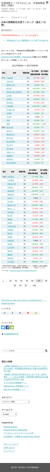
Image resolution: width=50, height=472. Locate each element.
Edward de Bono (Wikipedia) (15, 430)
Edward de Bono (10, 427)
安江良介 (10, 145)
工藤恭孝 (10, 78)
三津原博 (11, 248)
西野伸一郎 (11, 85)
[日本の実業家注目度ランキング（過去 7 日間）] (20, 313)
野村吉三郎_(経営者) (14, 92)
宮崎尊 (10, 237)
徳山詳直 (10, 127)
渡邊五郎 (11, 194)
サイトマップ (9, 451)
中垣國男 (10, 106)
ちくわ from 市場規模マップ (15, 383)
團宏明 (10, 255)
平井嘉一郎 (11, 110)
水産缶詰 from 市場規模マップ (16, 386)
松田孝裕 (11, 177)
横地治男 (11, 191)
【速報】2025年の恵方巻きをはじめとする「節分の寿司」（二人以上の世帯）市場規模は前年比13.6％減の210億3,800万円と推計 (26, 376)
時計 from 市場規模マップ (14, 390)
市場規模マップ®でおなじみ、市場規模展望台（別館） (23, 4)
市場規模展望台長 (11, 334)
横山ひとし (12, 209)
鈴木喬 (10, 216)
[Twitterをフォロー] (3, 327)
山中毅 (9, 96)
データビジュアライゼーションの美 (18, 433)
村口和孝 (10, 149)
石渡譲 (10, 244)
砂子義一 (11, 202)
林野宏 (10, 223)
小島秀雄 (11, 180)
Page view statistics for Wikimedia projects (23, 271)
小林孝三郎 (12, 226)
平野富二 (11, 187)
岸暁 (8, 120)
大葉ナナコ (11, 152)
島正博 (9, 88)
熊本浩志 (11, 212)
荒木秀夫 (10, 138)
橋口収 (10, 233)
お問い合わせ (9, 448)
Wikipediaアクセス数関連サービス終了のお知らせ (27, 40)
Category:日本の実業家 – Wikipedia (16, 57)
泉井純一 (10, 131)
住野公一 (11, 198)
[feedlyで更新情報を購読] (12, 327)
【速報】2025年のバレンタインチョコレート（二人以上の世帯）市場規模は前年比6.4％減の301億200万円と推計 (26, 368)
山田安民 (11, 241)
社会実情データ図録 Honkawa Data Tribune (22, 437)
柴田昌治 (10, 159)
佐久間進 (11, 262)
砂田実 (9, 99)
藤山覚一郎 (12, 205)
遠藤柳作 (10, 156)
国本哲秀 (10, 103)
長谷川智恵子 (11, 163)
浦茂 (8, 124)
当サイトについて (11, 444)
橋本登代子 (11, 135)
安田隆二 (11, 230)
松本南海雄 (11, 142)
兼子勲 (10, 251)
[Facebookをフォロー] (7, 327)
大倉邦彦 (10, 81)
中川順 (9, 117)
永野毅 (9, 113)
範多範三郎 (12, 184)
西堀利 (10, 219)
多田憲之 (11, 258)
